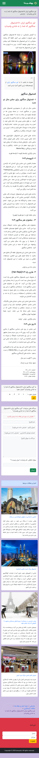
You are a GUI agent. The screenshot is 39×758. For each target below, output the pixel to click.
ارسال (33, 470)
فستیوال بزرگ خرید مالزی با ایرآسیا (26, 569)
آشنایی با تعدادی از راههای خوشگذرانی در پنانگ (22, 517)
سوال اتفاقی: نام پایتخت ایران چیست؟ (23, 460)
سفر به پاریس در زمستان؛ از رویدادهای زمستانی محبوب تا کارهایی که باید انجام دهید (20, 622)
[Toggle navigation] (4, 3)
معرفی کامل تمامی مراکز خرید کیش (26, 675)
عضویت (32, 741)
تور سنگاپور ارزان (12, 82)
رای (34, 397)
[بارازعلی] (30, 3)
